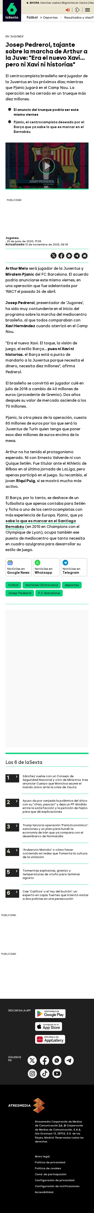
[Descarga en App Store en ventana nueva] (48, 1030)
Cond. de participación (50, 1174)
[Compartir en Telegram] (77, 258)
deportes (72, 585)
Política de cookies (48, 1168)
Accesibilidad (44, 1192)
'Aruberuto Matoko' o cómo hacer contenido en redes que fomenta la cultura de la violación (55, 853)
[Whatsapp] (57, 1064)
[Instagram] (32, 1077)
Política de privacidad (50, 1162)
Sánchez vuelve (50, 2)
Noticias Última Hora (41, 585)
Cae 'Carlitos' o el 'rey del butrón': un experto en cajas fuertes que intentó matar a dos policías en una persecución (56, 894)
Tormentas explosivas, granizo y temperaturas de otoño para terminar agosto (51, 874)
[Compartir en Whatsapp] (69, 258)
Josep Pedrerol (19, 593)
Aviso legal (42, 1156)
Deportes (50, 17)
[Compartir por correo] (85, 258)
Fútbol (13, 585)
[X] (53, 258)
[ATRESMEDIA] (47, 1106)
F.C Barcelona (49, 593)
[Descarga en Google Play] (50, 1017)
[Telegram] (69, 1064)
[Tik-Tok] (45, 1077)
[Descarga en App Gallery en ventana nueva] (50, 1043)
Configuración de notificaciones (57, 1186)
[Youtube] (57, 1077)
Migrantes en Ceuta (74, 2)
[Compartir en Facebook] (61, 258)
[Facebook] (44, 1064)
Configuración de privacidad (54, 1180)
